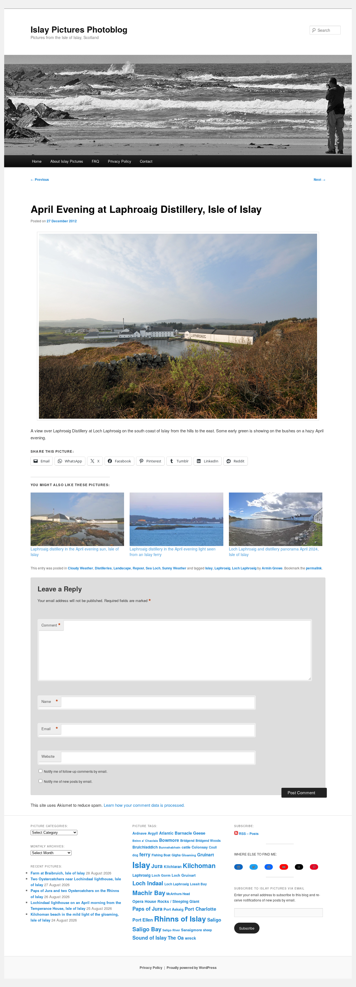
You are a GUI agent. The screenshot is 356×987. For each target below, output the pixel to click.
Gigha (176, 855)
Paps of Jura (147, 908)
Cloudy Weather (80, 568)
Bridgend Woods (208, 840)
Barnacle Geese (190, 833)
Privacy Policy (119, 161)
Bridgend (187, 840)
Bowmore (169, 840)
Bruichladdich (145, 847)
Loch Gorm (161, 875)
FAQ (95, 161)
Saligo (214, 919)
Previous (40, 179)
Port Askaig (174, 909)
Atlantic (166, 833)
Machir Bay (148, 892)
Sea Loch (153, 568)
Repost (138, 568)
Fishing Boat (161, 855)
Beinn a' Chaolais (145, 841)
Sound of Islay (149, 937)
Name (49, 701)
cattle (186, 847)
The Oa (176, 937)
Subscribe (246, 928)
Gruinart (205, 855)
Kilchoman (199, 865)
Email (49, 728)
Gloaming (189, 855)
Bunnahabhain (170, 847)
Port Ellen (142, 920)
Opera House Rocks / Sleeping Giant (165, 901)
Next (319, 179)
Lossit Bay (198, 884)
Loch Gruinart (184, 875)
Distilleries (103, 568)
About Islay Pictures (66, 161)
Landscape (122, 568)
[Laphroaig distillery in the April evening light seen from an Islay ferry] (176, 519)
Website (48, 756)
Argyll (153, 833)
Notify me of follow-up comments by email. (75, 771)
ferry (144, 854)
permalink (314, 568)
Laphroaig (222, 568)
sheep (207, 930)
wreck (190, 938)
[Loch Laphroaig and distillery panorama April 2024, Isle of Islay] (275, 519)
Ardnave (139, 833)
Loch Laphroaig (244, 568)
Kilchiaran (173, 866)
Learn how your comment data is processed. (144, 805)
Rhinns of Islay (180, 918)
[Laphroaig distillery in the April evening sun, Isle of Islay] (77, 519)
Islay (209, 568)
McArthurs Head (178, 893)
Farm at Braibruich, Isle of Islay (58, 873)
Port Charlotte (200, 908)
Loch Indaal (147, 883)
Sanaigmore (191, 929)
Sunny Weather (174, 568)
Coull (213, 847)
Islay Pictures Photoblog (79, 29)
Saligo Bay (146, 929)
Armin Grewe (272, 568)
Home (36, 161)
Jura (157, 866)
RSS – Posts (248, 833)
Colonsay (200, 847)
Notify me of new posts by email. (68, 781)
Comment (51, 625)
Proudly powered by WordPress (192, 967)
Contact (146, 161)
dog (135, 855)
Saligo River (171, 930)
